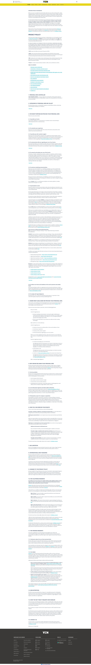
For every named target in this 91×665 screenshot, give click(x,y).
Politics (36, 4)
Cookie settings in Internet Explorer (37, 269)
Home (28, 4)
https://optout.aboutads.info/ (46, 256)
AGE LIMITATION (34, 78)
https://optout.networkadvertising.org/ (49, 254)
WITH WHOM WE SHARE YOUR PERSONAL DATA (39, 75)
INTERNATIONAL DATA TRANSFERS (37, 80)
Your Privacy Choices (46, 664)
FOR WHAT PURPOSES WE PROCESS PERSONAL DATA (40, 70)
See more (30, 108)
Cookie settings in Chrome (36, 272)
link (31, 502)
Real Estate (54, 4)
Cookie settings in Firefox (35, 271)
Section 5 (46, 487)
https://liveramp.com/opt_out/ (44, 227)
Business (62, 4)
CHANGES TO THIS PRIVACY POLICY (37, 82)
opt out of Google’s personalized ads (44, 276)
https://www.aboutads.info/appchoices (46, 261)
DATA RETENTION (34, 87)
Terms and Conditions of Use (46, 139)
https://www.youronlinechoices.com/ (50, 259)
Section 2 (30, 485)
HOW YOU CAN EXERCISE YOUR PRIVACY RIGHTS (40, 76)
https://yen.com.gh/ (33, 38)
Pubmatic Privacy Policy (50, 204)
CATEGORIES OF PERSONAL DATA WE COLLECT (39, 68)
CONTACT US (33, 90)
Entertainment (44, 4)
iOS (44, 274)
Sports (58, 4)
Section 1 (30, 31)
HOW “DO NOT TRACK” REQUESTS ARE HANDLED (40, 88)
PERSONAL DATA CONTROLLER (36, 67)
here (36, 202)
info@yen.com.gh (58, 31)
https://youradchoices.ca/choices (50, 258)
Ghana (32, 4)
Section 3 (59, 28)
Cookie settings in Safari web (36, 274)
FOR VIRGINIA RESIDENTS (35, 85)
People (49, 4)
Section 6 (46, 30)
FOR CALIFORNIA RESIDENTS (36, 83)
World (40, 4)
